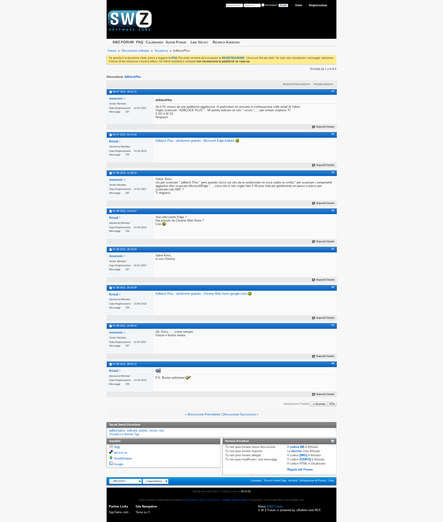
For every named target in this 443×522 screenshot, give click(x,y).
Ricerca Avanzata (226, 42)
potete (143, 430)
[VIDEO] (305, 459)
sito (161, 430)
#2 (333, 134)
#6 (333, 287)
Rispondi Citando (325, 127)
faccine (296, 451)
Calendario (154, 42)
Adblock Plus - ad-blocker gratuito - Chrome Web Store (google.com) (201, 293)
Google (118, 464)
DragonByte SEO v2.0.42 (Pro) (202, 499)
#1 (333, 91)
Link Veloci (199, 42)
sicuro (153, 430)
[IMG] (303, 455)
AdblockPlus (132, 77)
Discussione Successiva (239, 414)
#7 (333, 325)
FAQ (139, 42)
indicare (132, 430)
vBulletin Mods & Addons (235, 499)
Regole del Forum (300, 469)
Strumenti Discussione (295, 84)
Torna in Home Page (275, 480)
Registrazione (318, 5)
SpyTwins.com (119, 512)
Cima (332, 404)
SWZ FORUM (123, 42)
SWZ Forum (275, 506)
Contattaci (256, 480)
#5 (333, 249)
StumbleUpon (123, 458)
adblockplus (117, 430)
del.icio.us (120, 452)
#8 (333, 363)
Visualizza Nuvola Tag (124, 434)
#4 (333, 210)
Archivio (292, 480)
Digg (117, 447)
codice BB (297, 447)
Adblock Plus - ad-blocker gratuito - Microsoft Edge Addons (195, 140)
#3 (333, 172)
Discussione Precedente (204, 414)
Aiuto (298, 5)
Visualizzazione (322, 84)
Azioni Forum (176, 42)
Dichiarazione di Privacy (312, 480)
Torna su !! (142, 512)
